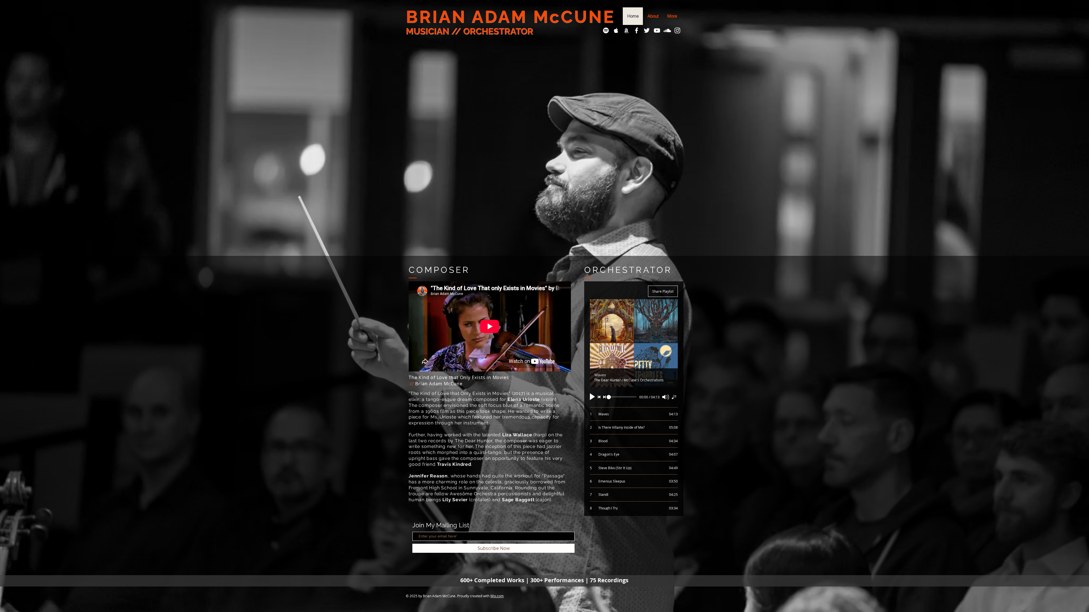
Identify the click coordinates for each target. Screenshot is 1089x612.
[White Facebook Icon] (636, 30)
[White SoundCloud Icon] (667, 30)
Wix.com (497, 596)
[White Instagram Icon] (677, 30)
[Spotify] (606, 30)
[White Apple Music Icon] (616, 30)
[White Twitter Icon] (647, 30)
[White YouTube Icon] (657, 30)
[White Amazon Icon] (626, 30)
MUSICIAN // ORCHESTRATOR (469, 31)
